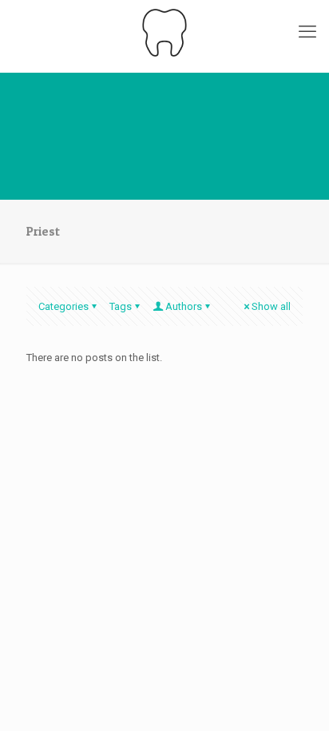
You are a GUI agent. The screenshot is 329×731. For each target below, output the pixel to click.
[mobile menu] (307, 32)
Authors (183, 306)
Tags (120, 306)
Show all (271, 306)
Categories (63, 306)
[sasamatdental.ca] (164, 32)
